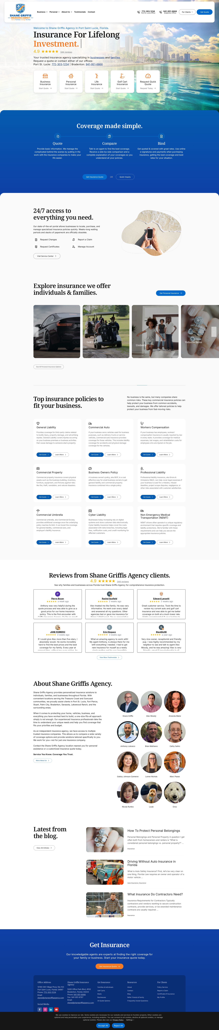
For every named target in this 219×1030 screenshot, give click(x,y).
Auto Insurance (132, 883)
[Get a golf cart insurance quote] (122, 81)
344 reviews (66, 52)
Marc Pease (175, 776)
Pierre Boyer (61, 598)
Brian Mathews (151, 746)
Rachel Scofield (113, 598)
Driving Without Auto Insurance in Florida (151, 863)
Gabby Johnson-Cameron (128, 776)
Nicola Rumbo (128, 807)
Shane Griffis (128, 716)
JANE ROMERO (61, 632)
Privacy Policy (118, 1020)
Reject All (118, 1025)
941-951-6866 (94, 64)
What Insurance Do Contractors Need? (155, 894)
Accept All (103, 1025)
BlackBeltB (165, 632)
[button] (36, 332)
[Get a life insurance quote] (96, 81)
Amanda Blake (175, 716)
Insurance (131, 849)
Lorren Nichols (151, 776)
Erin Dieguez (113, 632)
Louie (151, 807)
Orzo (175, 807)
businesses (97, 57)
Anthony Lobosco (128, 746)
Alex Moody (151, 716)
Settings (129, 1020)
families (115, 57)
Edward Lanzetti (164, 598)
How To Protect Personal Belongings (153, 831)
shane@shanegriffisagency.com (51, 998)
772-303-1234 (60, 64)
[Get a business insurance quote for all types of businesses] (45, 81)
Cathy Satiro (175, 746)
